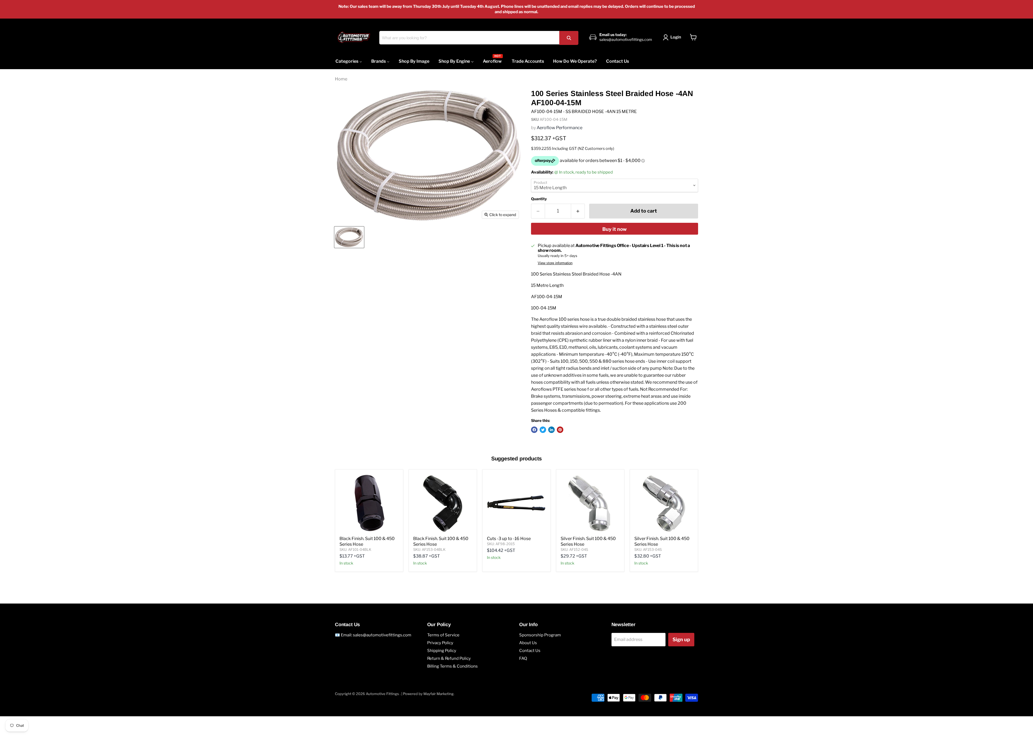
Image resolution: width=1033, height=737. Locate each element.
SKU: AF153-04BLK (429, 549)
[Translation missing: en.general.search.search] (568, 38)
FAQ (523, 658)
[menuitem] (349, 61)
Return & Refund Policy (449, 658)
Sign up (681, 639)
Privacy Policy (440, 642)
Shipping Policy (441, 650)
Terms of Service (443, 635)
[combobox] (478, 37)
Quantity (539, 199)
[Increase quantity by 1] (578, 211)
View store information (555, 263)
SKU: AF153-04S (648, 549)
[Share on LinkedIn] (551, 429)
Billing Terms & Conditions (452, 666)
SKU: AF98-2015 (501, 544)
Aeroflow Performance (559, 127)
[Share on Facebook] (534, 429)
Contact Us (529, 650)
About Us (528, 642)
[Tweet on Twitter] (543, 429)
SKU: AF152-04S (574, 549)
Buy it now (614, 229)
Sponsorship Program (540, 635)
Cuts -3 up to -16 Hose (509, 538)
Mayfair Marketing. (438, 694)
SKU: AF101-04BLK (355, 549)
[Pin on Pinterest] (560, 429)
